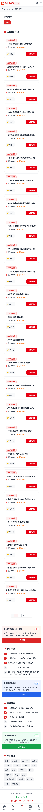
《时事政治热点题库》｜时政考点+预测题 (23, 712)
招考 (33, 765)
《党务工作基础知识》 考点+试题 (20, 721)
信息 (6, 770)
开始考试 (21, 747)
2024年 (7, 765)
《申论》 (8, 775)
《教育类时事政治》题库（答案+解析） (22, 726)
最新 (13, 770)
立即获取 (32, 54)
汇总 (16, 775)
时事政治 (15, 784)
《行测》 (22, 770)
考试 (6, 784)
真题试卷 (15, 761)
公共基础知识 (10, 779)
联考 (30, 770)
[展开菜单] (40, 3)
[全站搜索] (37, 3)
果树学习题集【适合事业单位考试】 (21, 654)
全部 (7, 22)
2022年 (29, 779)
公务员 (34, 761)
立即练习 (21, 640)
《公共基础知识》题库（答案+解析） (21, 708)
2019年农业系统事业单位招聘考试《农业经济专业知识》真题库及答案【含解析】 (23, 673)
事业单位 (25, 761)
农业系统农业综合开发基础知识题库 (21, 663)
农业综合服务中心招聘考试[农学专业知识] (23, 658)
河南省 (20, 779)
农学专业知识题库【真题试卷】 (19, 667)
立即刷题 (21, 694)
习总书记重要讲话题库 (16, 717)
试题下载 (10, 9)
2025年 (25, 765)
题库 (6, 761)
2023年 (16, 765)
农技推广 (18, 9)
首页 (3, 9)
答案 (23, 775)
